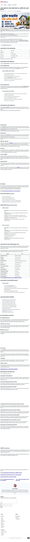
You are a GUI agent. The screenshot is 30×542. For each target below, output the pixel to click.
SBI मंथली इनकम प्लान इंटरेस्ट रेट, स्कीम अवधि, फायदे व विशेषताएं (8, 476)
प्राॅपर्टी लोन (18, 167)
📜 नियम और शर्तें (18, 519)
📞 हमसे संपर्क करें (18, 516)
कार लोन (2, 518)
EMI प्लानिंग (2, 516)
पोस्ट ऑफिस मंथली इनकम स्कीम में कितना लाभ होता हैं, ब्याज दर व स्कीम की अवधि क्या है (10, 474)
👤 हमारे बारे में (17, 517)
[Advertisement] (15, 117)
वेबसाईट (1, 506)
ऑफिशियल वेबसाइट (11, 285)
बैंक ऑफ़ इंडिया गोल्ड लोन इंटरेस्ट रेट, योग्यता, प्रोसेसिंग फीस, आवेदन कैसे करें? (12, 277)
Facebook (2, 532)
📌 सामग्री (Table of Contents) (6, 45)
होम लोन (2, 522)
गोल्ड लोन (2, 519)
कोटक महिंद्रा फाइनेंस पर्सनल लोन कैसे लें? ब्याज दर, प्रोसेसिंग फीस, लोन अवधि (12, 472)
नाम (1, 504)
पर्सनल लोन (2, 525)
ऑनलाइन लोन (2, 526)
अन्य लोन (2, 517)
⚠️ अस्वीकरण (17, 518)
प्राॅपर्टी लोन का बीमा (4, 310)
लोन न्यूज (2, 527)
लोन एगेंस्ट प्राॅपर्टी (18, 11)
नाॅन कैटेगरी (2, 524)
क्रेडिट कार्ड (2, 523)
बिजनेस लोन (2, 520)
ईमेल (1, 505)
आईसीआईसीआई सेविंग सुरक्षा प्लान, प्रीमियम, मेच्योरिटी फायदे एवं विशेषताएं (9, 369)
